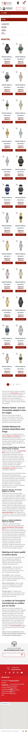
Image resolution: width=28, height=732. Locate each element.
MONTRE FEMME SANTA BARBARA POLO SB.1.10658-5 (7, 366)
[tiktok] (9, 673)
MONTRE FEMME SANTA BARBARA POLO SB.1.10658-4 (20, 366)
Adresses (12, 691)
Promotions (13, 693)
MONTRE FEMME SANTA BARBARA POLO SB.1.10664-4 (20, 282)
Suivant (19, 384)
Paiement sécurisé (6, 691)
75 (17, 384)
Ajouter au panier (7, 65)
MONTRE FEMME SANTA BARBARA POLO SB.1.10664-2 (7, 310)
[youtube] (22, 673)
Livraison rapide (6, 687)
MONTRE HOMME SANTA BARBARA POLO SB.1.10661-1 (20, 338)
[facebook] (5, 673)
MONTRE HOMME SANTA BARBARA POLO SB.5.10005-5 (7, 57)
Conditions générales (7, 689)
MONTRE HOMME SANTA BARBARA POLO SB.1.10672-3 (7, 197)
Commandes (13, 688)
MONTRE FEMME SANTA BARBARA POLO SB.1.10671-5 (7, 225)
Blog (3, 695)
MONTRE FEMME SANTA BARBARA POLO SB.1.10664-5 (7, 282)
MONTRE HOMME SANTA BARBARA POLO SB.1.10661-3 (7, 338)
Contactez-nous (6, 680)
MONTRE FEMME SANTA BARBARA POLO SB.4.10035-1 (7, 169)
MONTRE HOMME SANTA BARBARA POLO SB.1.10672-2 (20, 197)
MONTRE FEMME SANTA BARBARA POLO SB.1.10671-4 (20, 225)
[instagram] (14, 673)
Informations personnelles (17, 684)
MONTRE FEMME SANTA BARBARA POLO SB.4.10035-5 (7, 113)
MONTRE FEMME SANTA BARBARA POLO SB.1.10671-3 (7, 254)
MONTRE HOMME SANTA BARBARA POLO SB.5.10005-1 (7, 85)
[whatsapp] (18, 673)
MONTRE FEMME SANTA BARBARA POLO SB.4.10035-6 (20, 85)
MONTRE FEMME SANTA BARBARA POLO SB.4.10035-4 (20, 113)
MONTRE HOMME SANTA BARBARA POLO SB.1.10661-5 (20, 310)
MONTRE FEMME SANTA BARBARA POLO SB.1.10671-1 (20, 254)
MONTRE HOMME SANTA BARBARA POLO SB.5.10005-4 (20, 57)
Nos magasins (14, 686)
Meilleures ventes (14, 689)
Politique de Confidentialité (6, 685)
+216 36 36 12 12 (15, 669)
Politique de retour (7, 693)
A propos (4, 682)
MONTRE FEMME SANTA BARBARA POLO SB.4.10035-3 (7, 141)
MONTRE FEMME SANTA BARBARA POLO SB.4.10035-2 (20, 141)
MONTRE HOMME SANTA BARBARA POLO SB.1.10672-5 (20, 169)
